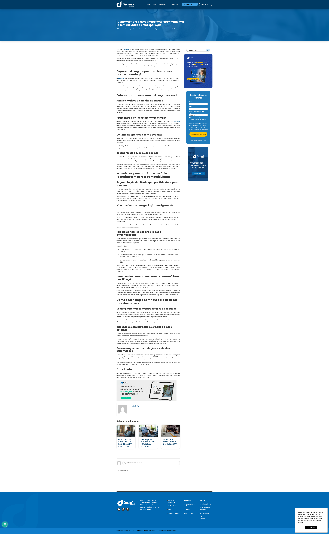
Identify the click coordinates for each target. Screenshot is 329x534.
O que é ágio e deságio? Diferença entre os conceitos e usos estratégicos (170, 442)
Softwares (162, 4)
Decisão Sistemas (150, 4)
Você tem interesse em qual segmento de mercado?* (196, 112)
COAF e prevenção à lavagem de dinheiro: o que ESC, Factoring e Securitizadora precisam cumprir (125, 443)
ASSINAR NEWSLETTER (198, 134)
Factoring (128, 29)
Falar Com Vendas (190, 4)
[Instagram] (123, 509)
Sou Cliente (205, 4)
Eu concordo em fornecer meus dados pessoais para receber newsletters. (198, 119)
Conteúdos (174, 4)
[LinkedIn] (127, 509)
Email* (190, 106)
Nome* (191, 101)
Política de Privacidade (201, 129)
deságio (126, 49)
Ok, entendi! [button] (311, 527)
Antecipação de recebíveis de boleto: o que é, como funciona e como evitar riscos (148, 443)
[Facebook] (118, 509)
